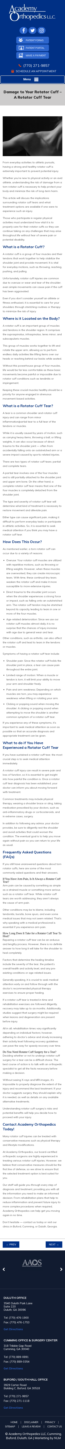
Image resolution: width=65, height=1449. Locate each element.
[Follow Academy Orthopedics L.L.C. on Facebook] (23, 30)
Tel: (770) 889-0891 (16, 1357)
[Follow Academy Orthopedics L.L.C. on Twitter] (32, 30)
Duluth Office (15, 1298)
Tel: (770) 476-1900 (16, 1317)
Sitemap (10, 1426)
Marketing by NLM (48, 1438)
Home (14, 1422)
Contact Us (54, 1426)
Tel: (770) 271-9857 (16, 1396)
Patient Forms (35, 40)
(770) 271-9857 (36, 65)
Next (54, 1244)
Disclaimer (31, 1422)
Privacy (50, 1422)
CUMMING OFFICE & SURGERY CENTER (30, 1340)
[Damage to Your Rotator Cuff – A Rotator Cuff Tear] (32, 158)
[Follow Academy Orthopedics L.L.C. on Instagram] (42, 30)
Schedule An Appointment (36, 71)
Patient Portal (35, 47)
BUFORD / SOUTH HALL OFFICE (26, 1379)
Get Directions (13, 1329)
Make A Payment (36, 55)
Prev (11, 1244)
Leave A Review (31, 1426)
